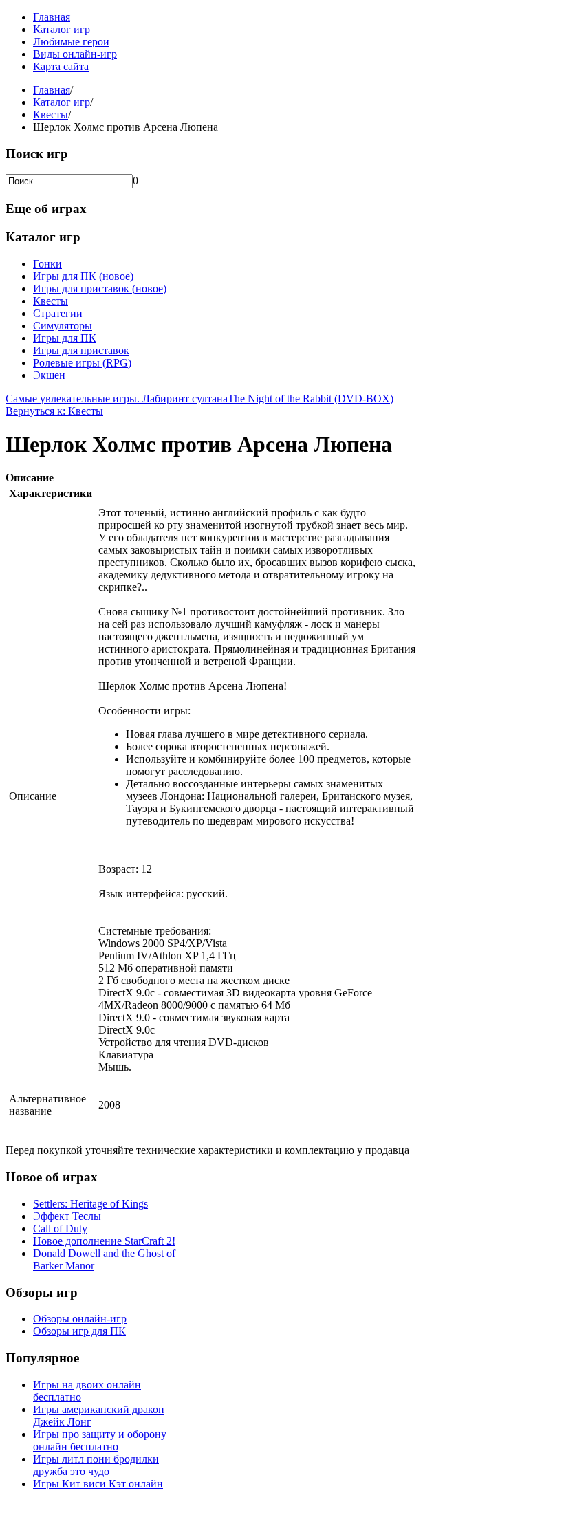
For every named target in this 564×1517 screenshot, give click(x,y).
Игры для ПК (64, 338)
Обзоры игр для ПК (79, 1331)
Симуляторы (62, 325)
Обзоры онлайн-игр (80, 1318)
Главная (51, 17)
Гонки (47, 264)
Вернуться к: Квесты (54, 411)
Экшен (49, 375)
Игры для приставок (81, 350)
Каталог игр (61, 29)
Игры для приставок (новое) (99, 288)
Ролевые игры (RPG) (82, 363)
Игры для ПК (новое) (83, 276)
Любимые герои (71, 41)
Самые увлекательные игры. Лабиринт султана (117, 398)
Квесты (50, 114)
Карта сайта (61, 66)
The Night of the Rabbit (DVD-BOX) (310, 398)
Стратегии (58, 313)
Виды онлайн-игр (75, 54)
